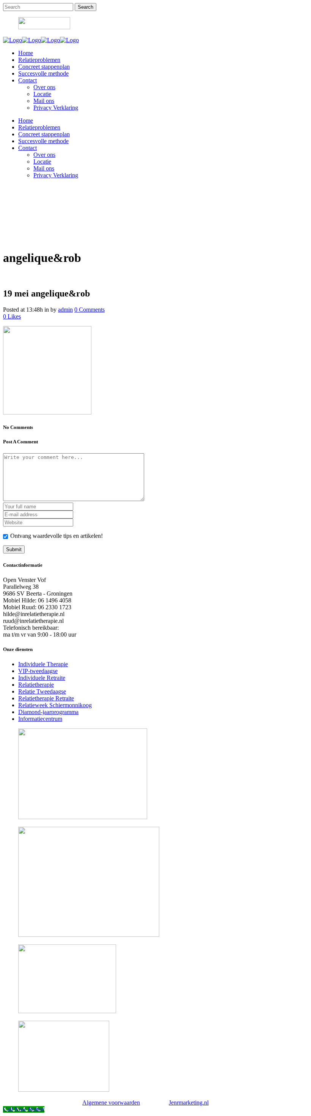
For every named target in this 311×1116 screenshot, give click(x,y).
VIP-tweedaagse (38, 671)
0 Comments (89, 309)
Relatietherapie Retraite (46, 698)
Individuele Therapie (43, 664)
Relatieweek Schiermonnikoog (55, 705)
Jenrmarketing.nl (189, 1102)
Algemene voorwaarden (111, 1102)
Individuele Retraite (41, 678)
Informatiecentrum (40, 719)
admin (65, 309)
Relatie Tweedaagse (42, 691)
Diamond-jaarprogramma (48, 712)
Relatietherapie (36, 684)
